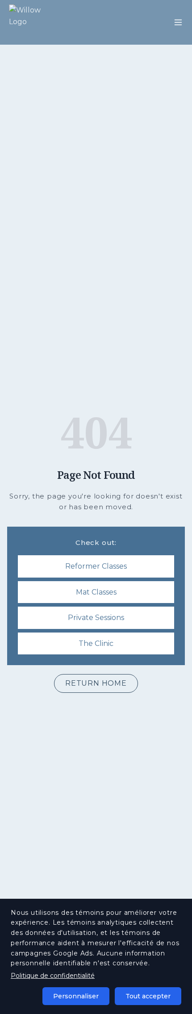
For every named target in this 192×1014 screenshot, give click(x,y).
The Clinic (96, 643)
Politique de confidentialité (53, 976)
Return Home (96, 683)
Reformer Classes (96, 566)
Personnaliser (76, 996)
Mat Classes (96, 592)
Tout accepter (148, 996)
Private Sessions (96, 617)
